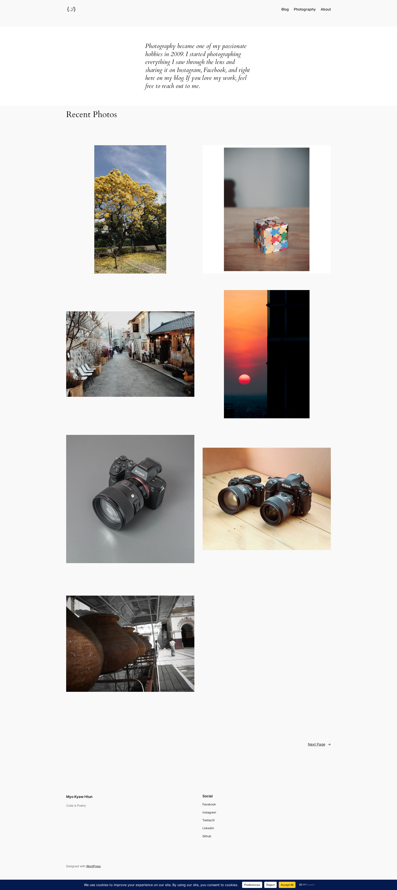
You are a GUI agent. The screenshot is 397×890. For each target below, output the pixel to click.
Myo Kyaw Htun (79, 797)
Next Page (319, 744)
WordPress (93, 866)
